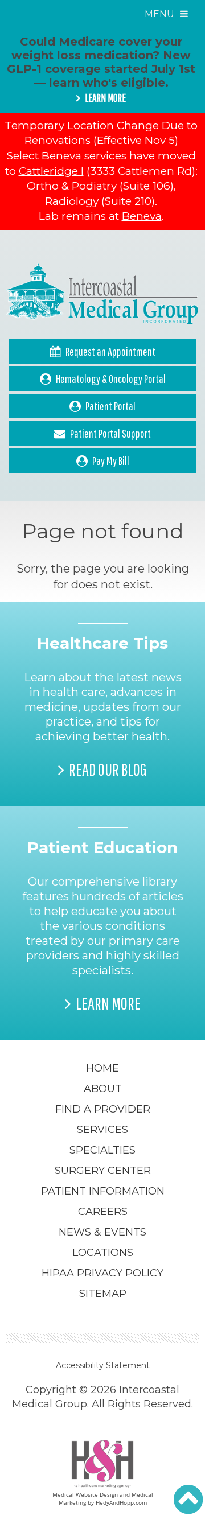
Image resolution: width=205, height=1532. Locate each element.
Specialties (102, 1150)
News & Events (102, 1232)
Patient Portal (110, 406)
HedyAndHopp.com (121, 1502)
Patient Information (103, 1191)
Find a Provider (102, 1109)
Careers (103, 1211)
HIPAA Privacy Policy (102, 1273)
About (103, 1088)
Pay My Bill (110, 460)
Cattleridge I (51, 171)
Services (102, 1129)
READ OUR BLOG (108, 769)
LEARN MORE (105, 98)
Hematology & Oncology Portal (111, 378)
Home (102, 1068)
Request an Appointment (110, 351)
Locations (102, 1252)
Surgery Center (103, 1170)
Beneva (142, 216)
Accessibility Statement (103, 1365)
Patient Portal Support (110, 433)
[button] (188, 1499)
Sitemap (102, 1293)
